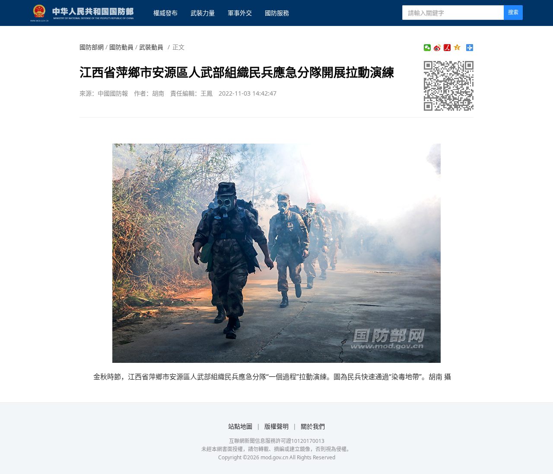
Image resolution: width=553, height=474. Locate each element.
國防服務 (277, 13)
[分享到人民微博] (447, 47)
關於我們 (313, 426)
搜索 (513, 12)
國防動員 (121, 47)
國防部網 (91, 47)
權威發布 (165, 13)
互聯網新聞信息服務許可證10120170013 (276, 441)
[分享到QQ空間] (457, 47)
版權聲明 (276, 426)
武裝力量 (203, 13)
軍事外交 (240, 13)
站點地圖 (240, 426)
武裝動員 (151, 47)
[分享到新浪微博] (437, 47)
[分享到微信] (427, 47)
